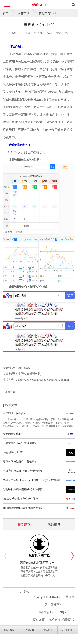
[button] (72, 556)
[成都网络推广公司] (39, 4)
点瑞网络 (68, 619)
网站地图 (39, 619)
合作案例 (23, 13)
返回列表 (10, 392)
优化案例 (44, 13)
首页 (6, 13)
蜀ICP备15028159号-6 (53, 612)
